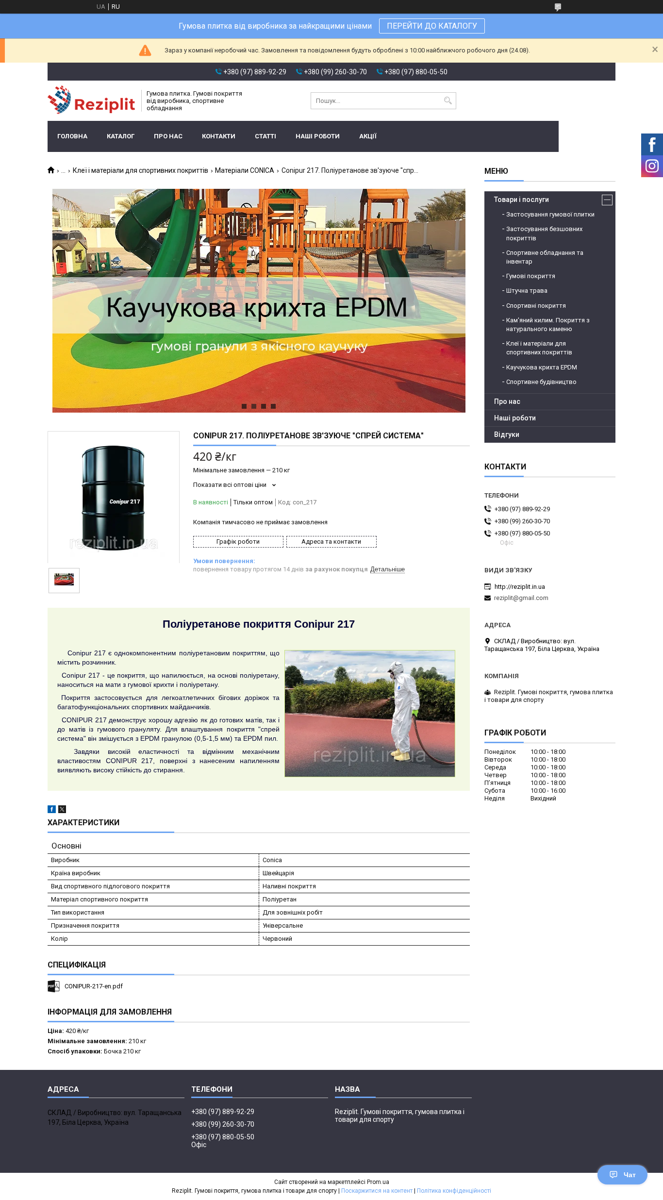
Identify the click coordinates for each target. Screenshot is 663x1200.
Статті (265, 136)
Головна (72, 136)
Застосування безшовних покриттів (544, 233)
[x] (62, 811)
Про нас (168, 136)
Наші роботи (318, 136)
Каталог (120, 136)
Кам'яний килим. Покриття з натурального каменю (548, 325)
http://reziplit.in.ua (520, 586)
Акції (368, 136)
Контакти (218, 136)
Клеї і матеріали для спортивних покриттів (140, 170)
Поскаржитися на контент (377, 1190)
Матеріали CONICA (244, 170)
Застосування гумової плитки (550, 214)
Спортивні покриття (536, 305)
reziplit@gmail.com (521, 597)
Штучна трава (526, 290)
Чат (630, 1175)
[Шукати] (447, 100)
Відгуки (506, 434)
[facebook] (52, 811)
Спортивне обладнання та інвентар (544, 257)
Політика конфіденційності (454, 1190)
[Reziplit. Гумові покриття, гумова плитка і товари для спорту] (91, 100)
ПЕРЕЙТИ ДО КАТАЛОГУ (432, 26)
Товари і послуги (521, 199)
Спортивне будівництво (541, 381)
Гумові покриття (530, 276)
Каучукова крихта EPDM (541, 367)
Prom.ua (378, 1182)
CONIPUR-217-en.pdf (94, 986)
